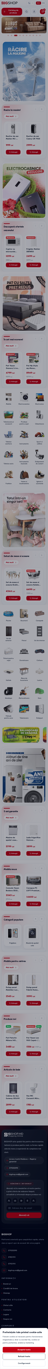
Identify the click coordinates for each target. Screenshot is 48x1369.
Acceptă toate (24, 1350)
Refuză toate (24, 1356)
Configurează (24, 1363)
